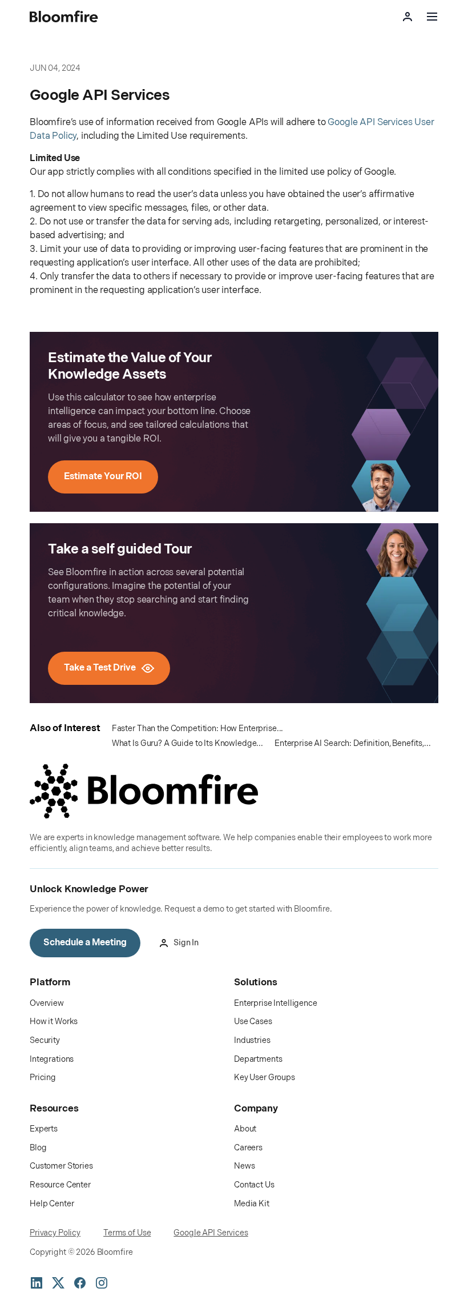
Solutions (255, 982)
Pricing (43, 1077)
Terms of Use (127, 1233)
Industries (252, 1040)
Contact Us (254, 1185)
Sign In (186, 943)
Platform (50, 982)
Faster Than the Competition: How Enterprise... (198, 728)
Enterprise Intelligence (275, 1003)
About (245, 1129)
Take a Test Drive (100, 668)
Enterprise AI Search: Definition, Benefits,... (353, 743)
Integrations (52, 1059)
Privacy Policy (55, 1233)
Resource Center (60, 1185)
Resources (54, 1108)
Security (45, 1040)
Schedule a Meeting (85, 942)
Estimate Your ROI (103, 476)
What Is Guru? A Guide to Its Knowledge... (187, 743)
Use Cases (253, 1021)
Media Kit (251, 1204)
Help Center (52, 1204)
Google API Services (211, 1233)
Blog (38, 1148)
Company (256, 1108)
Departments (258, 1059)
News (244, 1166)
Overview (47, 1003)
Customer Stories (61, 1166)
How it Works (54, 1021)
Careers (248, 1148)
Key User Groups (264, 1077)
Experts (44, 1129)
